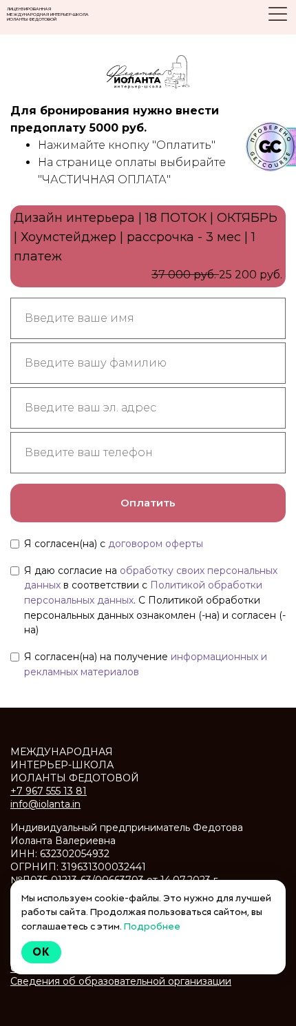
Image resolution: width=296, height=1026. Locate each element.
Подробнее (152, 926)
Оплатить (148, 502)
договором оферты (155, 543)
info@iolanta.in (45, 804)
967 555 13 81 (48, 791)
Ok (41, 952)
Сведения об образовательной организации (120, 981)
